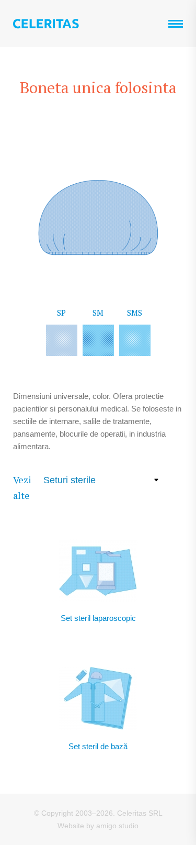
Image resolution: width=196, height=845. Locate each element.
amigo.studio (117, 825)
